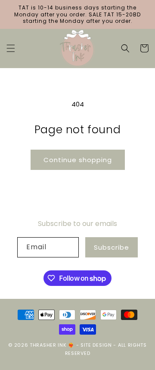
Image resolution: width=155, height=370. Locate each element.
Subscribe (111, 247)
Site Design (96, 345)
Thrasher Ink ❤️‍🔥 (52, 345)
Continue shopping (77, 159)
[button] (10, 48)
